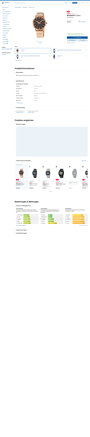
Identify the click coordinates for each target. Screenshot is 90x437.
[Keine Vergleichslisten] (82, 3)
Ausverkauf (5, 41)
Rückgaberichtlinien (19, 112)
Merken (83, 40)
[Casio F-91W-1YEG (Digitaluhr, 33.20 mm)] (74, 182)
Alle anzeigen (84, 124)
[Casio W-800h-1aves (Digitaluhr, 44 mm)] (61, 182)
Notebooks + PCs (6, 22)
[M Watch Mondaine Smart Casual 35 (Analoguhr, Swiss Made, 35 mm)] (48, 137)
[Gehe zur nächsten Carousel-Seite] (86, 143)
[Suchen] (16, 3)
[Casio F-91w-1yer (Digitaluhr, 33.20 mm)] (34, 182)
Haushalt (4, 37)
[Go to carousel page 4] (52, 162)
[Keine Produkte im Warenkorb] (87, 3)
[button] (77, 34)
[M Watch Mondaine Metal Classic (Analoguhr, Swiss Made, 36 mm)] (34, 137)
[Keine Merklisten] (84, 3)
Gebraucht (4, 43)
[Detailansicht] (27, 225)
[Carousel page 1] (37, 41)
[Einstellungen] (70, 3)
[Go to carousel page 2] (50, 162)
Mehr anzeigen (18, 60)
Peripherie (5, 26)
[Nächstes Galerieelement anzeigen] (65, 25)
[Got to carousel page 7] (42, 41)
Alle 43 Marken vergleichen (21, 231)
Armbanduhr (25, 7)
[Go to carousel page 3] (51, 162)
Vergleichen (73, 40)
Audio (4, 9)
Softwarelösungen (6, 30)
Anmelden (75, 2)
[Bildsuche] (66, 3)
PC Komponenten (6, 24)
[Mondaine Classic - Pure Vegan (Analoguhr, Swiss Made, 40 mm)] (61, 137)
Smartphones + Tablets (7, 28)
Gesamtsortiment (5, 7)
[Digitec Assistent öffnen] (79, 3)
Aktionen (4, 39)
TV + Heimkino (5, 32)
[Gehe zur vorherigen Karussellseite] (17, 143)
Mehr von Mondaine (82, 21)
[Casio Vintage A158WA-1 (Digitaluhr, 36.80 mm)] (48, 182)
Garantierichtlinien (31, 112)
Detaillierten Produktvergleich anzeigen (71, 124)
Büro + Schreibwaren (6, 11)
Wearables (5, 35)
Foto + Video (5, 15)
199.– (69, 14)
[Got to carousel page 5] (40, 41)
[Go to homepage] (6, 3)
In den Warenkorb (78, 37)
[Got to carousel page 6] (41, 41)
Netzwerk (4, 20)
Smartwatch (4, 54)
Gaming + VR (5, 17)
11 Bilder (39, 42)
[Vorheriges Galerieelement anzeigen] (15, 25)
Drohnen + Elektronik (6, 13)
